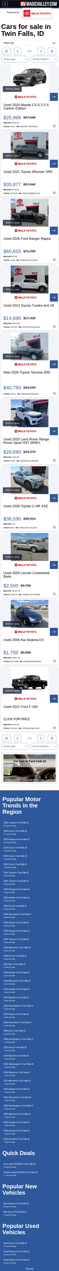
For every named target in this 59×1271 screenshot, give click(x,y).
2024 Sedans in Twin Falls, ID (16, 990)
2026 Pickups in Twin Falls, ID (17, 841)
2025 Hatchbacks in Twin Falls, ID (18, 1107)
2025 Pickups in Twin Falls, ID (17, 1123)
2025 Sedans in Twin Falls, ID (16, 899)
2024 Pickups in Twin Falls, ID (17, 890)
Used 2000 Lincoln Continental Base (26, 574)
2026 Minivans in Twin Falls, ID (17, 949)
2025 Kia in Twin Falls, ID (14, 1032)
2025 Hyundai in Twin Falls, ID (17, 1140)
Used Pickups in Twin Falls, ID (17, 1253)
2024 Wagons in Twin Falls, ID (17, 1074)
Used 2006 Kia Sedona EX (23, 640)
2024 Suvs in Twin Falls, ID (15, 849)
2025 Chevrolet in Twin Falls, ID (17, 1024)
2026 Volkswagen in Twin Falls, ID (19, 1065)
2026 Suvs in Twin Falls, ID (15, 832)
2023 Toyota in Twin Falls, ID (16, 940)
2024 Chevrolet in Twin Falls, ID (17, 915)
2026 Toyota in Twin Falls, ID (16, 824)
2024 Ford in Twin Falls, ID (15, 957)
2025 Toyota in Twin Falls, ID (16, 882)
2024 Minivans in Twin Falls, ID (17, 982)
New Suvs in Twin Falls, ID (15, 1213)
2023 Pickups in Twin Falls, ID (17, 932)
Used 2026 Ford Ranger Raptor (27, 238)
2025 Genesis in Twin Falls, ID (17, 1132)
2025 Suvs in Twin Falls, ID (15, 865)
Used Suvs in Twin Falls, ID (15, 1244)
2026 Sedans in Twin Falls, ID (16, 974)
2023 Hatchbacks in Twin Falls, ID (18, 1007)
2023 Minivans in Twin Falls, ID (17, 1082)
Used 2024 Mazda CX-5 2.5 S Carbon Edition (26, 106)
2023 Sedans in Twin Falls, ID (16, 1090)
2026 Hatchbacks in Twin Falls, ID (18, 1040)
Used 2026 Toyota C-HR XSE (25, 506)
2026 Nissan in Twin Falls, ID (16, 1057)
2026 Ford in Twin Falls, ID (15, 1049)
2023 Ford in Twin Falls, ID (15, 907)
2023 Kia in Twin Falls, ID (14, 965)
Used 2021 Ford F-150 (20, 706)
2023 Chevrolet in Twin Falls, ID (17, 1099)
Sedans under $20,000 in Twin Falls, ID (21, 1173)
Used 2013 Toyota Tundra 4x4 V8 (28, 305)
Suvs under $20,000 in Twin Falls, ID (19, 1165)
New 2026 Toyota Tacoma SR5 (26, 372)
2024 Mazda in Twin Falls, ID (16, 999)
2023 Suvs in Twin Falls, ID (15, 857)
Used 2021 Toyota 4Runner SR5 (27, 171)
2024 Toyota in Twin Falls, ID (16, 874)
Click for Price (16, 719)
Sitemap (29, 1269)
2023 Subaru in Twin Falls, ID (16, 1015)
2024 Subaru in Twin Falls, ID (16, 924)
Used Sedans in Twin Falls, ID (16, 1261)
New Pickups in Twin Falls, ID (16, 1205)
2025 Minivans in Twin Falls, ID (17, 1115)
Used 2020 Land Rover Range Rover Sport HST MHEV (26, 441)
